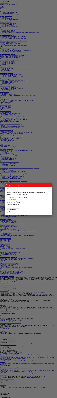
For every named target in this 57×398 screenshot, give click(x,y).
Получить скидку (11, 209)
